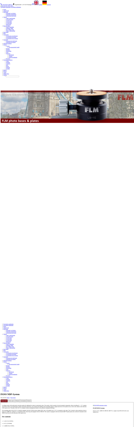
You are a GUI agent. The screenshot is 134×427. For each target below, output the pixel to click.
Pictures (17, 400)
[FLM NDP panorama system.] (100, 405)
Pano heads (13, 397)
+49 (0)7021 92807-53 (7, 4)
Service (29, 400)
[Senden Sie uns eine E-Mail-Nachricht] (33, 4)
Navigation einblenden (16, 7)
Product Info (4, 400)
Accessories (23, 400)
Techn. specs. (11, 400)
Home (8, 397)
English (40, 4)
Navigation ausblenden (6, 7)
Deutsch (49, 4)
